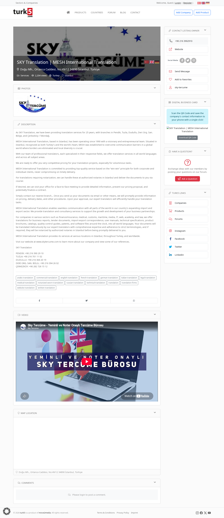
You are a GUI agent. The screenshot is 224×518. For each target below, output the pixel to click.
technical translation (96, 282)
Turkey (56, 75)
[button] (6, 511)
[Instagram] (194, 60)
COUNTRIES (97, 12)
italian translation (129, 277)
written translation (46, 287)
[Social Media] (197, 512)
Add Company (183, 12)
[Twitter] (188, 60)
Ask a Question (189, 178)
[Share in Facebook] (39, 300)
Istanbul (69, 75)
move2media (45, 512)
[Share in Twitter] (86, 300)
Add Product (202, 12)
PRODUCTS (80, 12)
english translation (69, 277)
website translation (26, 287)
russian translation (74, 282)
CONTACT (135, 12)
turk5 (22, 512)
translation (113, 282)
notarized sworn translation (50, 282)
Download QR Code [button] (187, 137)
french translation (89, 277)
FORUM (112, 12)
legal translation (147, 277)
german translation (109, 277)
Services (25, 75)
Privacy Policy (123, 512)
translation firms (129, 282)
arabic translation (25, 277)
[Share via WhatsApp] (134, 300)
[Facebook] (182, 60)
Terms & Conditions (106, 512)
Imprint (134, 512)
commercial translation (46, 277)
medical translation (26, 282)
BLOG (123, 12)
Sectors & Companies (27, 2)
